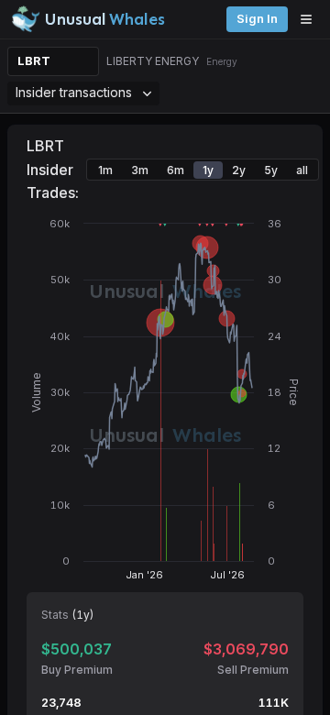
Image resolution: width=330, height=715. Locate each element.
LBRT (33, 61)
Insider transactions (74, 92)
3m (139, 170)
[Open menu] (311, 19)
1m (105, 170)
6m (175, 170)
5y (271, 170)
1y (208, 170)
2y (239, 170)
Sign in (257, 19)
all (302, 170)
